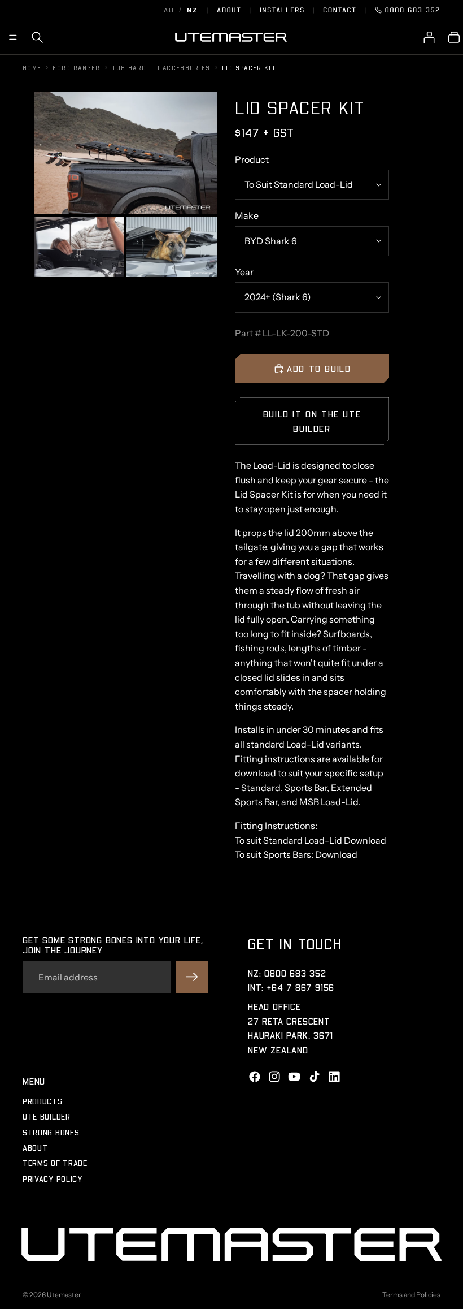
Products (43, 1100)
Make (247, 215)
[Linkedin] (334, 1076)
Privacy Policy (52, 1178)
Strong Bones (51, 1132)
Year (244, 272)
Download (365, 840)
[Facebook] (254, 1076)
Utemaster (64, 1294)
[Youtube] (294, 1076)
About (229, 10)
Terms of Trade (55, 1163)
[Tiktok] (314, 1076)
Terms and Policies (411, 1294)
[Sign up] (192, 977)
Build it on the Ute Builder (312, 421)
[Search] (37, 37)
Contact (339, 10)
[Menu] (13, 37)
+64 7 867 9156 (300, 987)
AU (169, 10)
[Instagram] (274, 1076)
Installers (282, 10)
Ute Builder (47, 1116)
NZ (192, 10)
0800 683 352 (412, 10)
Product (252, 159)
